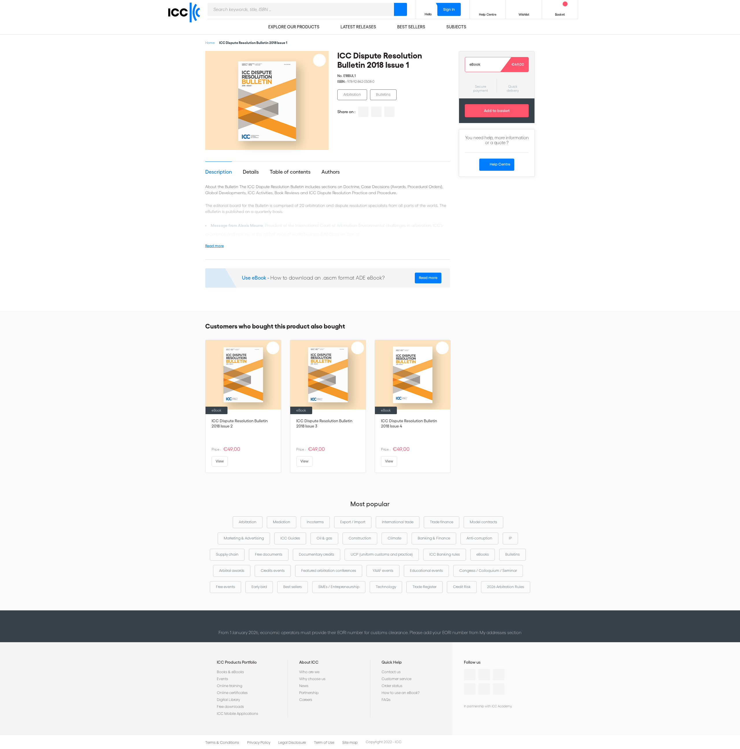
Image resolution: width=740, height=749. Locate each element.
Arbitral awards (231, 570)
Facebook (498, 674)
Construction (360, 538)
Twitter (484, 674)
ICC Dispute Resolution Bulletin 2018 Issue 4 (409, 423)
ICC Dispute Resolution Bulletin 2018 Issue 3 (324, 423)
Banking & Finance (434, 538)
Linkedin (470, 674)
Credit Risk (462, 587)
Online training (229, 686)
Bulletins (383, 94)
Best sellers (292, 587)
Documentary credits (316, 554)
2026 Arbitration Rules (505, 587)
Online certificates (232, 693)
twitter (376, 112)
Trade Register (424, 587)
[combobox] (301, 9)
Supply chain (227, 554)
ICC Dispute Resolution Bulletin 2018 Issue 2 (240, 423)
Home (210, 43)
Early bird (259, 587)
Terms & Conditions (222, 742)
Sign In (449, 9)
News (303, 686)
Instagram (470, 689)
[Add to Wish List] (319, 60)
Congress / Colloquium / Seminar (488, 570)
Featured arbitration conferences (328, 570)
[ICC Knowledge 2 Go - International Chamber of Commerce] (186, 18)
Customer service (396, 679)
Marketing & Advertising (244, 538)
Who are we (309, 672)
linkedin (363, 112)
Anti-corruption (479, 538)
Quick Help (392, 662)
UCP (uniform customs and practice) (382, 554)
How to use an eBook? (400, 693)
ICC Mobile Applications (237, 713)
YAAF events (383, 570)
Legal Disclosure (292, 742)
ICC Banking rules (444, 554)
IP (510, 538)
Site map (350, 742)
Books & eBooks (230, 672)
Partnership (309, 693)
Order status (392, 686)
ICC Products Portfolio (237, 662)
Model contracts (483, 522)
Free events (225, 587)
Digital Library (228, 699)
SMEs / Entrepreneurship (338, 587)
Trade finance (441, 522)
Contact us (391, 672)
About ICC (309, 662)
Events (222, 679)
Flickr (498, 689)
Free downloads (230, 706)
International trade (397, 522)
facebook (389, 112)
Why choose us (312, 679)
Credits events (273, 570)
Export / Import (352, 522)
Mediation (281, 522)
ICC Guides (290, 538)
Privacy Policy (258, 742)
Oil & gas (324, 538)
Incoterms (315, 522)
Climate (394, 538)
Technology (386, 587)
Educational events (426, 570)
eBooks (482, 554)
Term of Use (324, 742)
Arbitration (352, 94)
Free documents (268, 554)
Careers (305, 699)
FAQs (386, 699)
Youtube (484, 689)
